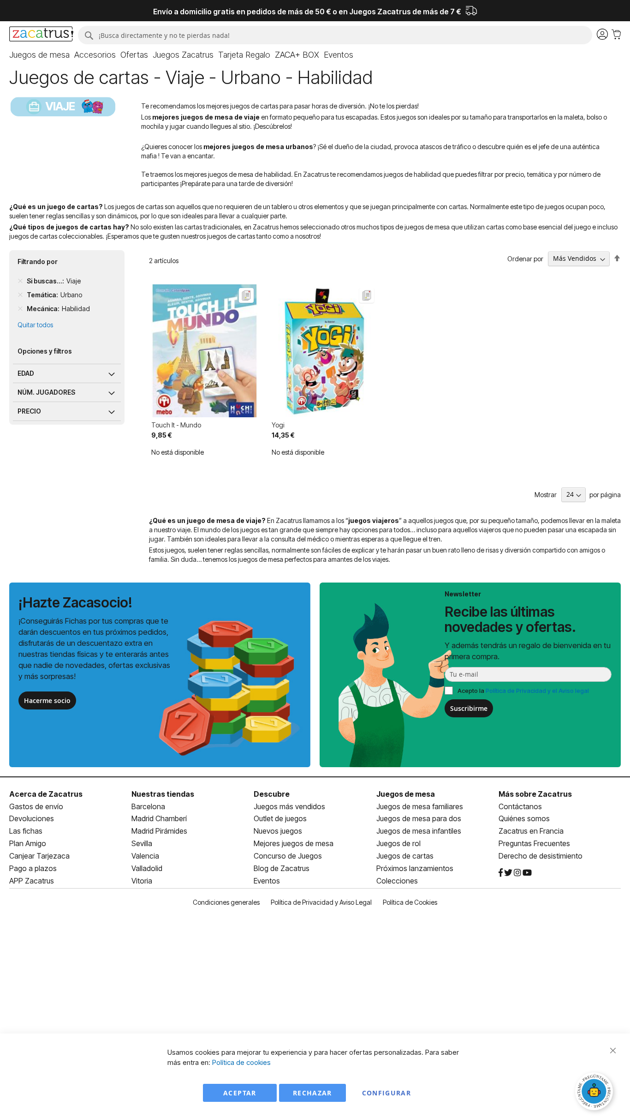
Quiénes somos (524, 818)
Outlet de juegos (280, 818)
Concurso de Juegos (288, 855)
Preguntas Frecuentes (534, 843)
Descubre (272, 794)
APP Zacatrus (31, 880)
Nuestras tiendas (162, 794)
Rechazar (312, 1092)
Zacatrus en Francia (531, 830)
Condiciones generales (226, 902)
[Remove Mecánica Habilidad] (20, 309)
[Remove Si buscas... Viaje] (20, 281)
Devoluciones (31, 818)
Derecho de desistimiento (540, 855)
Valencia (145, 855)
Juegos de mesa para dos (418, 818)
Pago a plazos (33, 868)
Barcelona (148, 806)
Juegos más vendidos (289, 806)
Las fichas (25, 830)
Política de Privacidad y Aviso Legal (321, 902)
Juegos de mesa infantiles (418, 830)
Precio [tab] (29, 411)
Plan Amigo (27, 843)
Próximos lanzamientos (414, 868)
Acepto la (523, 690)
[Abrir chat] (595, 1092)
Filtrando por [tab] (38, 261)
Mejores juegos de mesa (293, 843)
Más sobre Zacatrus (535, 794)
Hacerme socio (47, 700)
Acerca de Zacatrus (46, 794)
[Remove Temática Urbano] (20, 295)
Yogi (278, 425)
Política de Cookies (410, 902)
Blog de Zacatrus (281, 868)
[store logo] (41, 35)
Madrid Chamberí (159, 818)
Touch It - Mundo (176, 425)
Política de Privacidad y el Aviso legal (537, 690)
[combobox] (335, 35)
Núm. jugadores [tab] (46, 392)
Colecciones (397, 880)
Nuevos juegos (278, 830)
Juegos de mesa (405, 794)
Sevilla (141, 843)
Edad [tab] (26, 373)
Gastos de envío (36, 806)
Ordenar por (525, 258)
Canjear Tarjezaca (39, 855)
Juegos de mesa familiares (419, 806)
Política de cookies (241, 1062)
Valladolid (146, 868)
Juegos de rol (398, 843)
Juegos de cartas (405, 855)
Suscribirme (468, 708)
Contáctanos (520, 806)
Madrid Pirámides (159, 830)
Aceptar (239, 1092)
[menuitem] (39, 55)
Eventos (267, 880)
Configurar (386, 1092)
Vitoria (141, 880)
